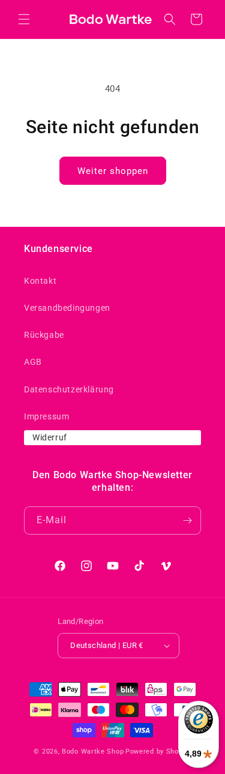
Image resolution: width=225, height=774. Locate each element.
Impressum (46, 416)
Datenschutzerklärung (69, 389)
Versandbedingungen (67, 308)
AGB (33, 362)
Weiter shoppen (112, 171)
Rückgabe (44, 335)
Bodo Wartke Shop (93, 751)
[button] (24, 19)
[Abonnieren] (187, 520)
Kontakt (40, 281)
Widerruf (49, 437)
